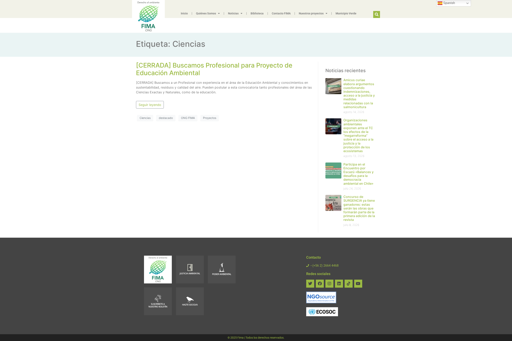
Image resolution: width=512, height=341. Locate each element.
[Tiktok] (349, 284)
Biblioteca (257, 13)
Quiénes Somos (206, 13)
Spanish (448, 3)
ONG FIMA (188, 118)
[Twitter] (310, 284)
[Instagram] (329, 284)
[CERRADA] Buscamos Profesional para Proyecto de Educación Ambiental (214, 69)
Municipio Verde (346, 13)
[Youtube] (358, 284)
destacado (166, 118)
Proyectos (209, 118)
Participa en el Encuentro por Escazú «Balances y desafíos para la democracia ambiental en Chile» (358, 173)
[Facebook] (320, 284)
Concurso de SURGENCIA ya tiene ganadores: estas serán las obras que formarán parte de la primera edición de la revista (359, 208)
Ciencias (145, 118)
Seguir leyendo (150, 105)
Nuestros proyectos (311, 13)
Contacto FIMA (281, 13)
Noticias (233, 13)
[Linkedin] (339, 284)
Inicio (184, 13)
